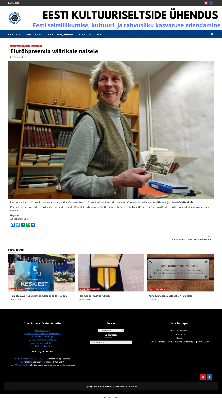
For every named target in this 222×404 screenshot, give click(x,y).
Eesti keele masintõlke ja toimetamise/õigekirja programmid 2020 (180, 341)
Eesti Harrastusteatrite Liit (42, 343)
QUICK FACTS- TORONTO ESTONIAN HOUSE (192, 237)
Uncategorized (16, 46)
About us (12, 34)
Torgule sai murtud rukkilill (95, 295)
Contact (39, 34)
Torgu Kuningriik (93, 289)
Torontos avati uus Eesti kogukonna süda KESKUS (38, 295)
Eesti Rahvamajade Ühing (42, 346)
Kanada (20, 289)
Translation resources (179, 330)
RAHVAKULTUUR (18, 365)
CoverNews (119, 386)
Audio (50, 34)
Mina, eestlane (65, 34)
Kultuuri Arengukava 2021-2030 (29, 358)
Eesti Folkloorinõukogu (42, 336)
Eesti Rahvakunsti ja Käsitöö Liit (43, 339)
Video (28, 34)
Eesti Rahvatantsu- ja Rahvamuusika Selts (42, 333)
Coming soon (179, 334)
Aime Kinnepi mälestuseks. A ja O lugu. (170, 295)
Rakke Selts (160, 289)
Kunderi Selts (36, 46)
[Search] (212, 34)
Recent (26, 46)
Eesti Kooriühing (42, 330)
